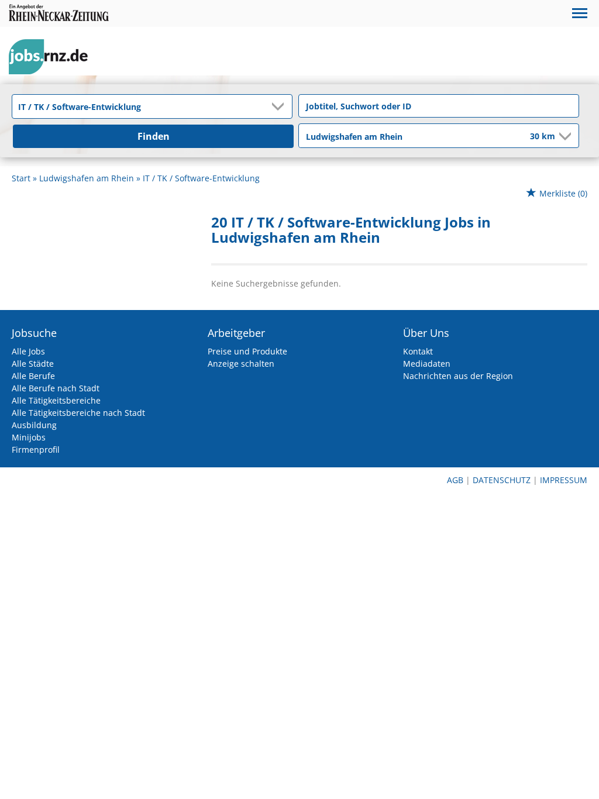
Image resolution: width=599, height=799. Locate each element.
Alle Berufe (33, 375)
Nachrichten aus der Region (458, 375)
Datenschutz (502, 479)
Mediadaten (426, 363)
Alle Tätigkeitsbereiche (56, 400)
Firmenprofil (36, 449)
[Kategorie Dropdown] (280, 106)
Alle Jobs (28, 351)
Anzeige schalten (241, 363)
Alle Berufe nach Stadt (55, 388)
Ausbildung (34, 425)
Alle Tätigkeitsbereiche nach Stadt (78, 412)
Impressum (563, 479)
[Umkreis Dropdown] (564, 136)
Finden (153, 136)
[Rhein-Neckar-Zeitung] (53, 57)
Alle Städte (33, 363)
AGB (455, 479)
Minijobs (29, 437)
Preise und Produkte (247, 351)
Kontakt (418, 351)
